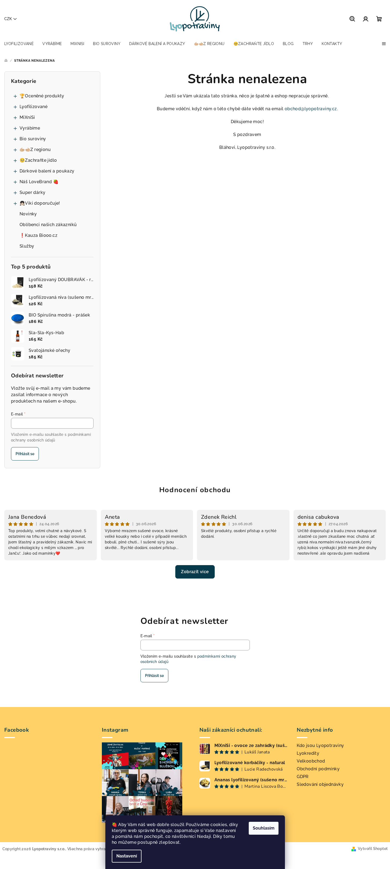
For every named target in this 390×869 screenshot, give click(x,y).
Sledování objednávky (320, 784)
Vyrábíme (30, 128)
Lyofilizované (33, 106)
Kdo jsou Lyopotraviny (320, 745)
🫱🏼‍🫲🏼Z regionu (35, 149)
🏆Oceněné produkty (42, 95)
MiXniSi (27, 117)
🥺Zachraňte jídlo (38, 160)
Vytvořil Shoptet (373, 848)
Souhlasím (263, 828)
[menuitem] (19, 44)
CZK (8, 19)
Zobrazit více (195, 571)
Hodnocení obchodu (195, 490)
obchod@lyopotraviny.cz (311, 108)
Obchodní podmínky (318, 768)
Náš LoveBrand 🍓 (39, 181)
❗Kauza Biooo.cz (38, 235)
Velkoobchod (311, 761)
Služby (27, 246)
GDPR (303, 776)
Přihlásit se (25, 454)
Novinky (28, 213)
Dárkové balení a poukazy (47, 171)
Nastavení (126, 856)
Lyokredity (308, 753)
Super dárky (32, 192)
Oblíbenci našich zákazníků (48, 224)
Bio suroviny (33, 138)
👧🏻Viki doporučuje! (40, 203)
